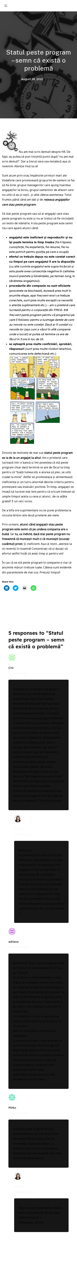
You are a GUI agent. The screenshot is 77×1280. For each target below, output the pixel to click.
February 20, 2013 (18, 1113)
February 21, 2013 (24, 1192)
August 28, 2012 (17, 673)
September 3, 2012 (18, 947)
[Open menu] (6, 6)
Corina (18, 829)
